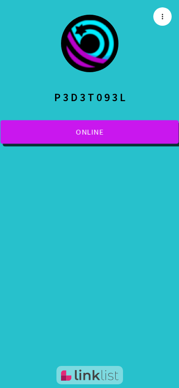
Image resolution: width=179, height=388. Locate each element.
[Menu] (162, 16)
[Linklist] (89, 375)
